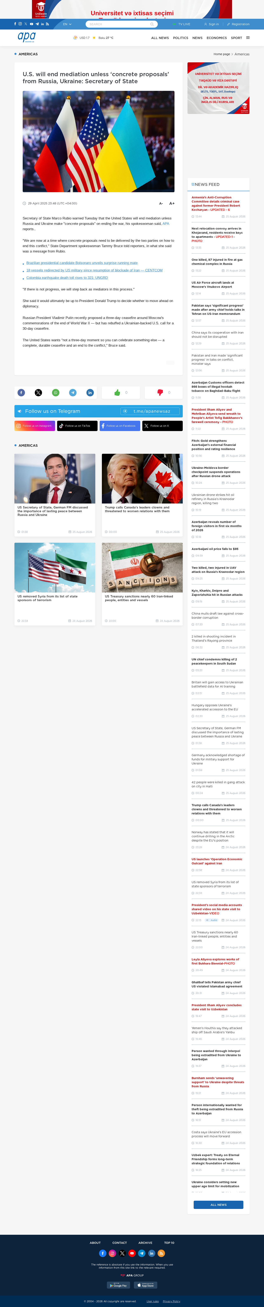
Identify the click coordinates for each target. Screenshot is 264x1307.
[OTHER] (246, 37)
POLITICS (180, 38)
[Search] (152, 24)
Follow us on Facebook (121, 425)
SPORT (236, 38)
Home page (222, 54)
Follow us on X (160, 425)
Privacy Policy (171, 1301)
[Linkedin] (42, 24)
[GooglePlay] (118, 1285)
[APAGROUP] (132, 1275)
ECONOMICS (217, 38)
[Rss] (47, 24)
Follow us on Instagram (37, 425)
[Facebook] (15, 24)
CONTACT (119, 1242)
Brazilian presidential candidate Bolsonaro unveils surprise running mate (82, 263)
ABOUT (95, 1242)
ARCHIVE (145, 1242)
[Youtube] (31, 24)
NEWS (197, 38)
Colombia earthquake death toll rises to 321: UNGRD (67, 278)
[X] (25, 24)
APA (166, 224)
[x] (122, 1254)
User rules (153, 1301)
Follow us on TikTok (77, 425)
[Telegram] (37, 24)
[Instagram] (20, 24)
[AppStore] (145, 1285)
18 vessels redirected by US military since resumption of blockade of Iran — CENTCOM (94, 270)
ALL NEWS (160, 38)
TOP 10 (169, 1242)
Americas (242, 54)
